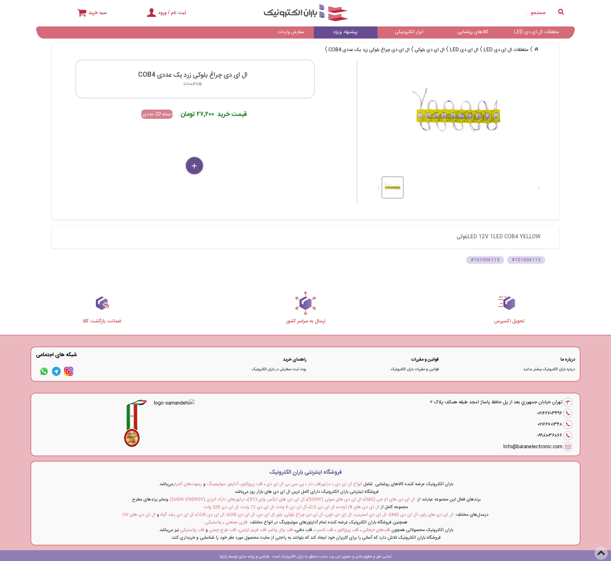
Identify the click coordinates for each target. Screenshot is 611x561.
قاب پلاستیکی (192, 530)
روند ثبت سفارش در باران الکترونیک (279, 369)
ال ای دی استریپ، (369, 515)
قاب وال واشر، (280, 530)
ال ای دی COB (210, 515)
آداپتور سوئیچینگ (222, 484)
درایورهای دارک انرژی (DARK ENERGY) (207, 499)
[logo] (305, 12)
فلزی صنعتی (236, 522)
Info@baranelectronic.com (532, 447)
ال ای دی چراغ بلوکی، (303, 515)
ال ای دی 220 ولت (221, 507)
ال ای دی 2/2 (322, 507)
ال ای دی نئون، (338, 515)
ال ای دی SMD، (403, 515)
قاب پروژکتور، (251, 484)
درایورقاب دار (319, 484)
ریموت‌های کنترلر (187, 484)
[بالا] (601, 549)
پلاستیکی (213, 522)
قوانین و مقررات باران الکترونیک (415, 369)
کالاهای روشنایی (472, 32)
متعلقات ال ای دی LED (536, 32)
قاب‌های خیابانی (376, 530)
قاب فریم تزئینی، (251, 530)
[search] (480, 13)
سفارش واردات (290, 32)
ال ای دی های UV (139, 515)
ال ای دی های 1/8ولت (358, 507)
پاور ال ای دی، (269, 515)
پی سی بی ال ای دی (285, 484)
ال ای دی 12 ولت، (257, 507)
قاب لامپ (324, 530)
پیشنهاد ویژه (346, 32)
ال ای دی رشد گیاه (177, 515)
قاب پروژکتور (348, 530)
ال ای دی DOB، (240, 515)
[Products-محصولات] (536, 49)
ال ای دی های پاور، (436, 515)
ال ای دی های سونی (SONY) (334, 499)
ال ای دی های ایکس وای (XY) (276, 499)
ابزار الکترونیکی (409, 32)
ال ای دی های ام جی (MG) (389, 499)
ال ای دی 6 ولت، (291, 507)
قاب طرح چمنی (222, 530)
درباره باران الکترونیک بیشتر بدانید (549, 369)
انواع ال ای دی (348, 484)
